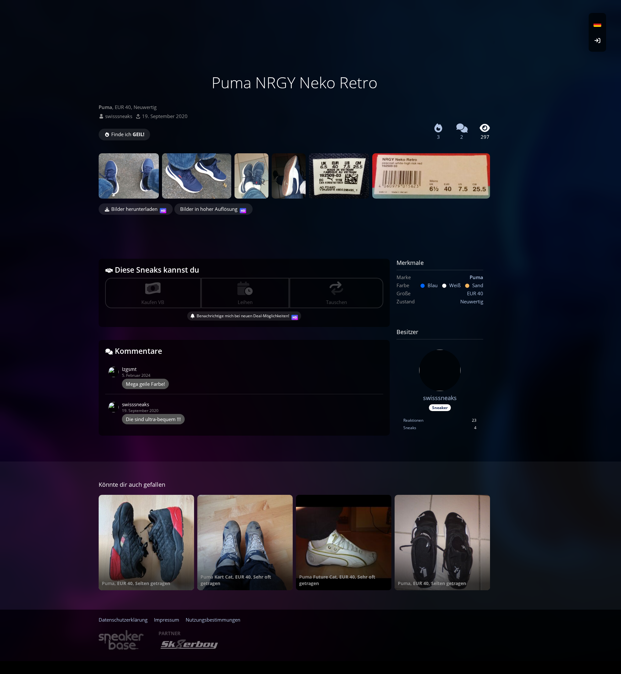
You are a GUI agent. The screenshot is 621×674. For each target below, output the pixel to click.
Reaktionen (413, 420)
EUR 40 (475, 293)
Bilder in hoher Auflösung (208, 209)
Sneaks (409, 427)
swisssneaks (118, 116)
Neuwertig (471, 301)
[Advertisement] (294, 232)
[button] (597, 24)
